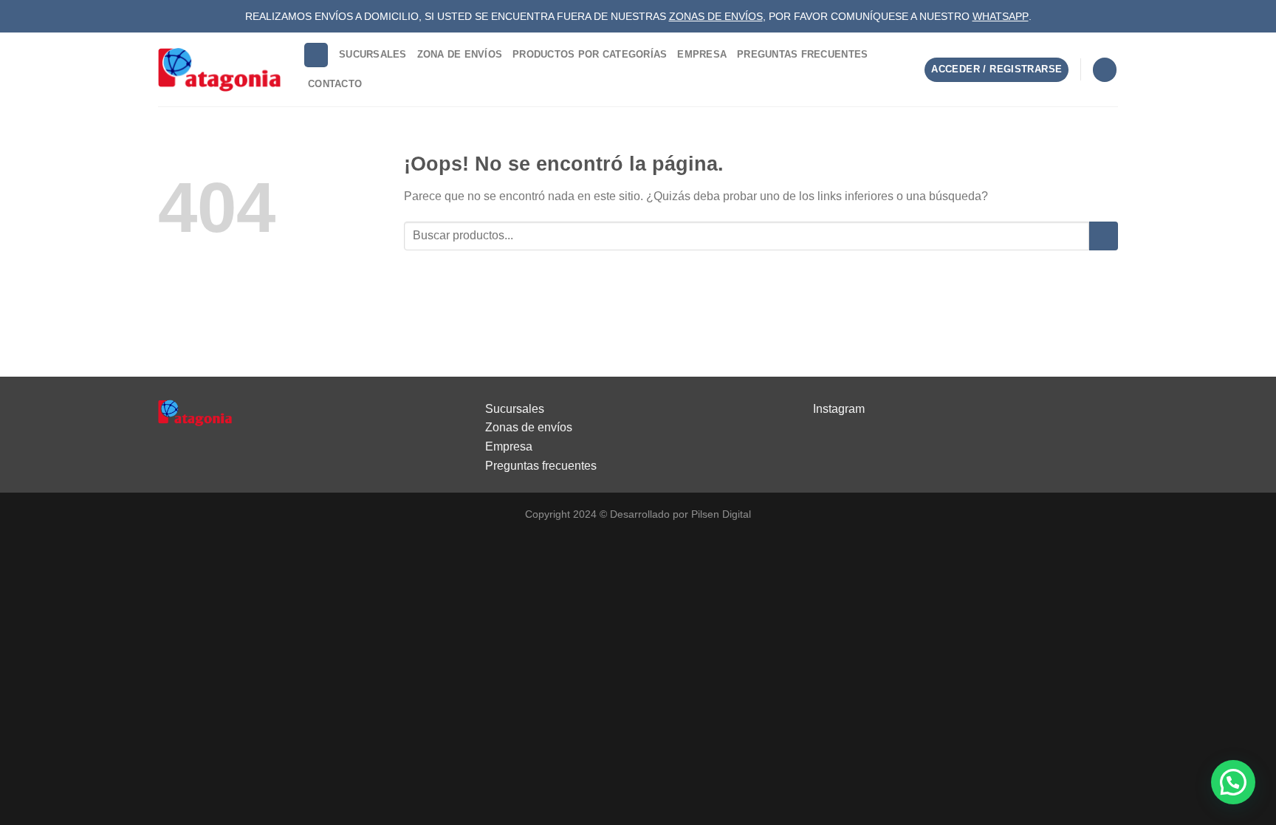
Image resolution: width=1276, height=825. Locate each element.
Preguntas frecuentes (541, 465)
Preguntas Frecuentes (802, 54)
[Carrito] (1104, 70)
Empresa (702, 54)
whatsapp (1001, 16)
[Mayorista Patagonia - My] (195, 411)
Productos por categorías (589, 54)
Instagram (839, 409)
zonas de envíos (716, 16)
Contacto (335, 83)
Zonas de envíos (528, 427)
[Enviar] (1103, 236)
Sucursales (373, 54)
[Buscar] (316, 55)
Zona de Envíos (460, 54)
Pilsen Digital (721, 514)
